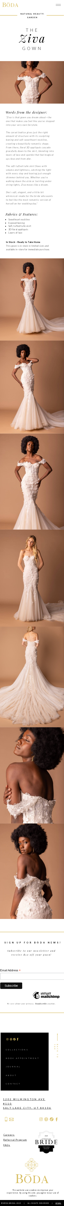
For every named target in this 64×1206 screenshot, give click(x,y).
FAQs (6, 1145)
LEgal (58, 1203)
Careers (9, 1134)
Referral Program (15, 1139)
